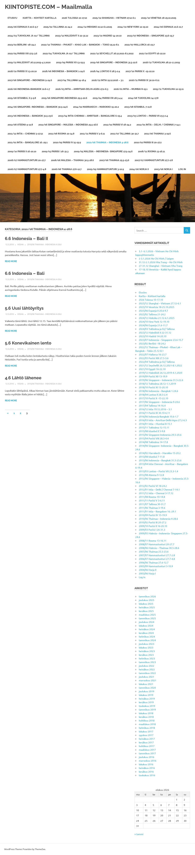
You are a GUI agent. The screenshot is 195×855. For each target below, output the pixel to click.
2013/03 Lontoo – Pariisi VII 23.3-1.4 (147, 116)
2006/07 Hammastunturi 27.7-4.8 (27, 169)
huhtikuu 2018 (146, 720)
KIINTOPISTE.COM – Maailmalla (48, 6)
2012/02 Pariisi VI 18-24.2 (117, 124)
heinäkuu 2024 (147, 629)
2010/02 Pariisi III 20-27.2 (147, 142)
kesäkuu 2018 (146, 716)
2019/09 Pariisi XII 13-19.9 (70, 62)
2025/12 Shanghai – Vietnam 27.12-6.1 (114, 18)
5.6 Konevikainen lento (28, 343)
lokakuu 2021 (146, 683)
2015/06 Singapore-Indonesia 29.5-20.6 (64, 98)
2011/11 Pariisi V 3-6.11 (92, 133)
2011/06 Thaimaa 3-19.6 (157, 133)
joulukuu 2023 (146, 643)
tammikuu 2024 (147, 640)
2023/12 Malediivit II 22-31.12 (71, 35)
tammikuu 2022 (147, 672)
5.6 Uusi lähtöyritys (24, 308)
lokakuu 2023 (146, 647)
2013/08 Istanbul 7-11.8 (138, 107)
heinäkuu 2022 (147, 669)
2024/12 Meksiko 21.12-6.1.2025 (95, 27)
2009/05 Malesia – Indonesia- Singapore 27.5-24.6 (103, 151)
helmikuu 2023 (147, 658)
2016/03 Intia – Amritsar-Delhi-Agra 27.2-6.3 (81, 89)
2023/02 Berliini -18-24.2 (22, 44)
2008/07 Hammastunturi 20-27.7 (27, 160)
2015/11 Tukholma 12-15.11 (168, 89)
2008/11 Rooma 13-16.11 (151, 151)
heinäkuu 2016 (147, 767)
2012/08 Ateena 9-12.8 (20, 124)
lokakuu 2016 (146, 764)
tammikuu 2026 (147, 596)
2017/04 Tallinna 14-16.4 (71, 80)
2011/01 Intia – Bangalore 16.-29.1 (28, 142)
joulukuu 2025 (146, 599)
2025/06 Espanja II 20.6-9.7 (23, 27)
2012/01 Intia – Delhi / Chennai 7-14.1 (158, 124)
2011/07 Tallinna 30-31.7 (124, 133)
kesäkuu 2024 (146, 632)
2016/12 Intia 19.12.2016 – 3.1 (107, 80)
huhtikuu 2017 (146, 745)
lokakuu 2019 (146, 694)
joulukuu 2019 (146, 691)
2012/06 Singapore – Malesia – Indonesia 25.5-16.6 (68, 124)
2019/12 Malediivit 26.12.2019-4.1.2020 (29, 62)
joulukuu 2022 (146, 665)
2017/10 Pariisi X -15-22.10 (140, 71)
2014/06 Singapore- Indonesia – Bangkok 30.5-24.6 (38, 107)
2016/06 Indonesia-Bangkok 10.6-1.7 (29, 89)
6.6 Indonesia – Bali (24, 273)
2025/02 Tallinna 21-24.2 (57, 27)
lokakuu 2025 (146, 603)
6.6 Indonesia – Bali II (26, 238)
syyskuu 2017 (146, 735)
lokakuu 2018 (146, 713)
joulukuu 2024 (146, 621)
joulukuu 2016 (146, 756)
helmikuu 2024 (147, 636)
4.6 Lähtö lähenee (23, 377)
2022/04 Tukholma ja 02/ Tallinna (64, 53)
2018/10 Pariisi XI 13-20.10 (22, 71)
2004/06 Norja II (139, 169)
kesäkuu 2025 (146, 610)
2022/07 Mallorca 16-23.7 (139, 44)
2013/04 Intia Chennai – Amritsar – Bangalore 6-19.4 (90, 116)
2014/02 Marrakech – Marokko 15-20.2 (96, 107)
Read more (11, 261)
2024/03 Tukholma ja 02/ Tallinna (29, 35)
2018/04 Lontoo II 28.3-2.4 (105, 71)
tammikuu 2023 (147, 662)
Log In (182, 169)
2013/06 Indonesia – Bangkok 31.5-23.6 (30, 116)
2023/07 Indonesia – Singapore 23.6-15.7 (150, 35)
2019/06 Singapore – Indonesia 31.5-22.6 (113, 62)
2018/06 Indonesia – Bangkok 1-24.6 (63, 71)
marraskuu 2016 (147, 760)
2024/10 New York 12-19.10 (132, 27)
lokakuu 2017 (146, 731)
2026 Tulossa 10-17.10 (74, 18)
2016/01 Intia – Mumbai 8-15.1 (130, 89)
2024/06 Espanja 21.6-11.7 (168, 27)
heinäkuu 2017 (147, 738)
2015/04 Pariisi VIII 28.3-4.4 (107, 98)
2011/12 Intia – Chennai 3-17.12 (25, 133)
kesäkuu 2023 (146, 654)
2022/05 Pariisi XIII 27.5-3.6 (22, 53)
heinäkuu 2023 (147, 651)
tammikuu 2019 (147, 709)
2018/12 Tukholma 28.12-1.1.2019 (161, 62)
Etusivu (12, 18)
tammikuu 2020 (147, 687)
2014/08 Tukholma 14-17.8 (143, 98)
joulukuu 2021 (146, 676)
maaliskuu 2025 (147, 614)
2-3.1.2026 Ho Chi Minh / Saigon (156, 258)
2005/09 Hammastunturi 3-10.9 (105, 169)
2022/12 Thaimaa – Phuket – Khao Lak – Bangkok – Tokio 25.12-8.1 (80, 44)
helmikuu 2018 (147, 727)
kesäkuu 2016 (146, 771)
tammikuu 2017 (147, 753)
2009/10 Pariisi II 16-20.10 (22, 151)
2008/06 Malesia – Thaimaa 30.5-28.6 (72, 160)
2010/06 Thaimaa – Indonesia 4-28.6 (107, 142)
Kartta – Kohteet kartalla (39, 18)
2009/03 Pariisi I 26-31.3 (55, 151)
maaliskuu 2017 (147, 749)
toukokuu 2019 (147, 705)
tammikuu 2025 (147, 618)
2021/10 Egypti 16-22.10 (152, 53)
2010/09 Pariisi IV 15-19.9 (67, 142)
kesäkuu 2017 (146, 742)
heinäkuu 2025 (147, 607)
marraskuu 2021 (147, 680)
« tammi (139, 834)
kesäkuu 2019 (146, 702)
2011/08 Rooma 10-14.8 (61, 133)
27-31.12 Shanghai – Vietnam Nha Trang (160, 265)
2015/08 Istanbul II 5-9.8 (22, 98)
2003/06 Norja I (163, 169)
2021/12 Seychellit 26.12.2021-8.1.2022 (111, 53)
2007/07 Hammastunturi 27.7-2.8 (154, 160)
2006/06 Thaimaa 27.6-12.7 (67, 169)
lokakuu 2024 (146, 625)
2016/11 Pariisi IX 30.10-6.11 (144, 80)
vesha (20, 244)
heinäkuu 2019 (147, 698)
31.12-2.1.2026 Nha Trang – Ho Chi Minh (161, 262)
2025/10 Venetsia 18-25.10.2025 (158, 18)
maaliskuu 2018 (147, 724)
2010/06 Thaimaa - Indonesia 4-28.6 (44, 244)
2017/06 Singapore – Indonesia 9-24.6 (30, 80)
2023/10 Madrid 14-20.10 (108, 35)
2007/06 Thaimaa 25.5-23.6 (114, 160)
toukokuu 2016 (147, 775)
